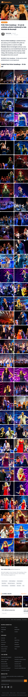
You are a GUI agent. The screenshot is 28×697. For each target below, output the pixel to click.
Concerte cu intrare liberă (20, 659)
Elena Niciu (7, 573)
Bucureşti (19, 585)
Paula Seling (21, 573)
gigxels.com (12, 575)
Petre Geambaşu (4, 575)
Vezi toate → (24, 593)
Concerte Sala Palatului (6, 657)
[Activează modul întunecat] (20, 2)
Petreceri (3, 644)
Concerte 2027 (18, 663)
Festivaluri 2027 (18, 661)
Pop (23, 585)
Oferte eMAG (4, 661)
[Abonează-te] (25, 681)
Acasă (2, 619)
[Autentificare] (22, 2)
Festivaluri (17, 644)
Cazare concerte (4, 659)
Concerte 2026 (4, 663)
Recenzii (3, 640)
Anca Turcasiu (13, 572)
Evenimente (17, 646)
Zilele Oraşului (4, 646)
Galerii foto (17, 640)
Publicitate (3, 629)
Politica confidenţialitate (21, 692)
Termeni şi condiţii (5, 692)
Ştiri (15, 638)
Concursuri (3, 642)
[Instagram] (5, 687)
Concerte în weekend (5, 668)
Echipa (16, 627)
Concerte (3, 638)
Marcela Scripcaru (14, 573)
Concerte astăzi (4, 666)
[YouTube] (8, 687)
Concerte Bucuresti (19, 657)
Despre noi (3, 627)
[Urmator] (26, 605)
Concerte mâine (18, 666)
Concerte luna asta (5, 670)
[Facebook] (2, 687)
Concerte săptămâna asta (20, 668)
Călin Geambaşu (20, 572)
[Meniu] (25, 2)
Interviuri (17, 642)
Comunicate (3, 651)
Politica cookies (13, 692)
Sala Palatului (12, 585)
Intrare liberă (4, 648)
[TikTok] (11, 687)
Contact (16, 631)
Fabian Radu (8, 33)
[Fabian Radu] (3, 34)
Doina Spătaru (19, 581)
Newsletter (17, 629)
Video (16, 648)
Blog (2, 631)
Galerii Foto (4, 22)
